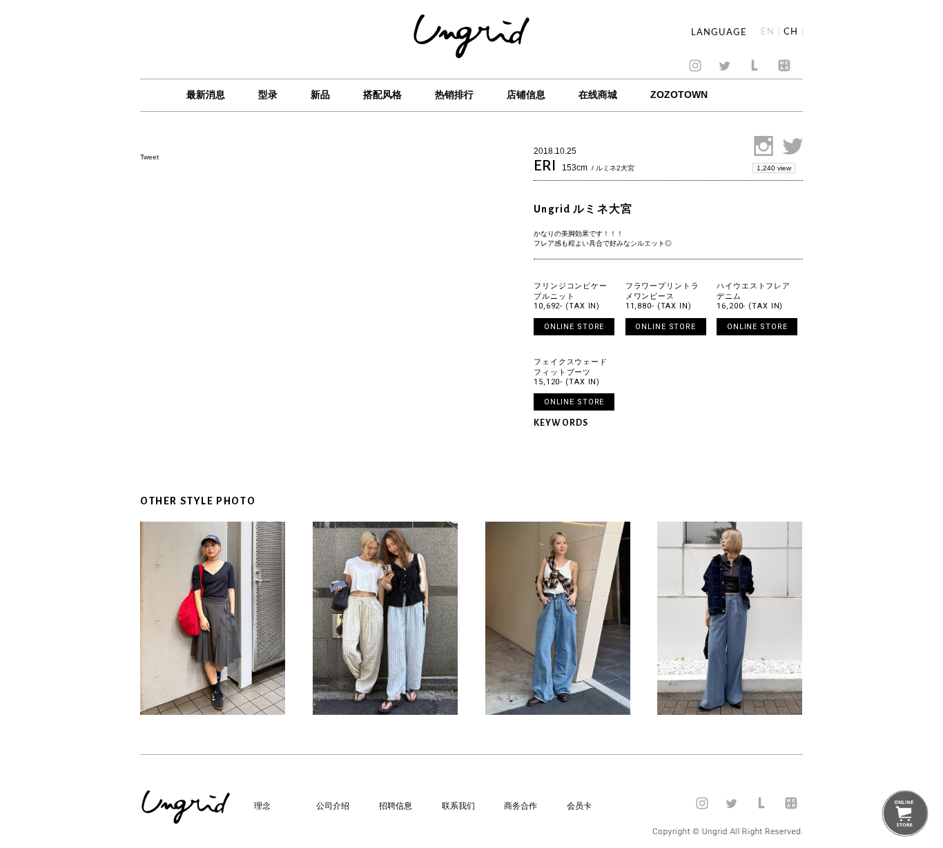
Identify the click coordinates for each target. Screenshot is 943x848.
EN (768, 32)
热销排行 (454, 94)
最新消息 (205, 94)
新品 (320, 94)
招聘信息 (395, 806)
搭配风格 (382, 94)
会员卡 (579, 806)
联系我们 (458, 806)
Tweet (149, 157)
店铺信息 (526, 94)
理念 (262, 806)
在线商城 (598, 94)
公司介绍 (332, 806)
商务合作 (520, 806)
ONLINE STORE (574, 326)
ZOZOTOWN (679, 94)
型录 (268, 94)
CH (791, 32)
